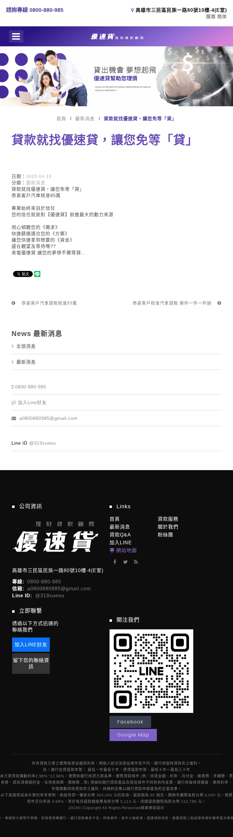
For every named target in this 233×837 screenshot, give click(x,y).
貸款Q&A (120, 534)
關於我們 (168, 526)
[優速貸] (116, 36)
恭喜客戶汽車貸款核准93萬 (48, 303)
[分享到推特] (125, 562)
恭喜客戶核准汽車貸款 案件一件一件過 (173, 303)
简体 (222, 16)
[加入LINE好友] (151, 670)
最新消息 (85, 118)
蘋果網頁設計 (152, 808)
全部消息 (26, 346)
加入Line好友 (32, 402)
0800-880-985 (30, 386)
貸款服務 (168, 519)
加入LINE (121, 542)
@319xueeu (42, 443)
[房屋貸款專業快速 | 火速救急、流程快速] (116, 76)
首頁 (61, 118)
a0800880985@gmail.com (48, 418)
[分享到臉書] (115, 562)
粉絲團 (165, 534)
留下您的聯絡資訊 (31, 663)
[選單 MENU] (16, 36)
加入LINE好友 (31, 644)
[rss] (136, 562)
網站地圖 (126, 550)
